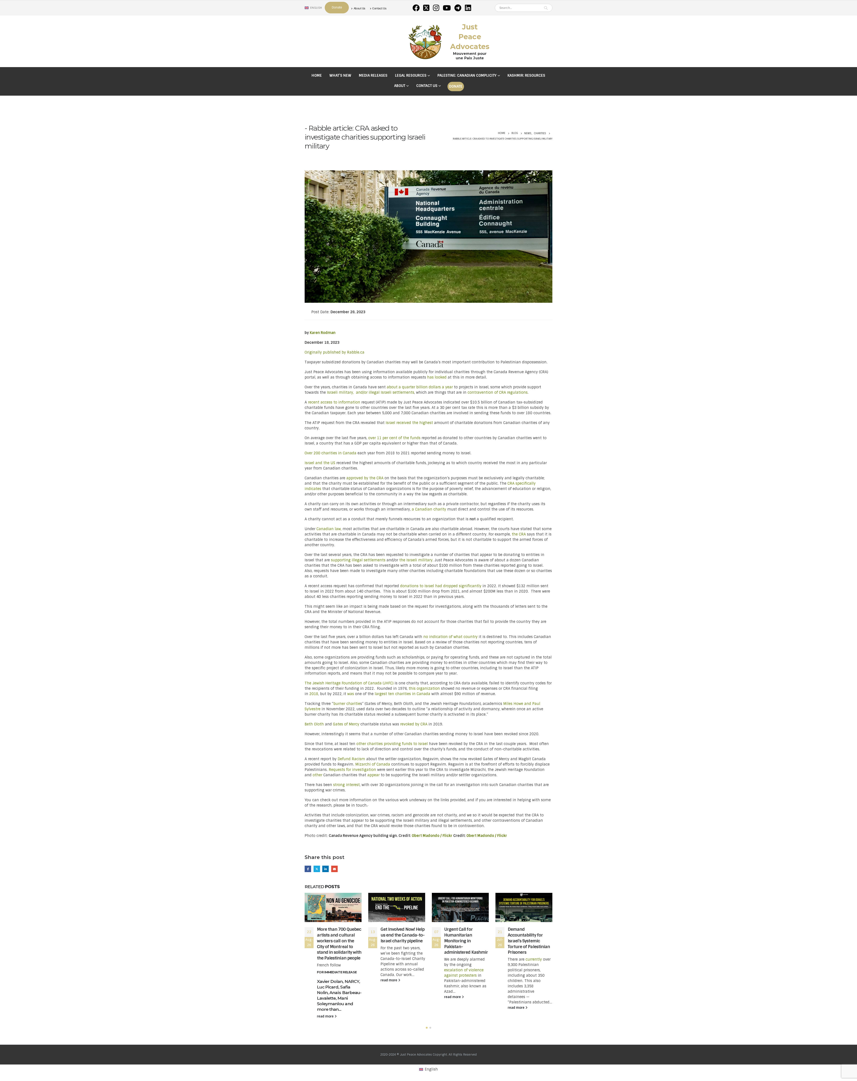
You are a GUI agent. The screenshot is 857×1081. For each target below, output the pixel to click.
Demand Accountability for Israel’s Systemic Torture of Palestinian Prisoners (529, 941)
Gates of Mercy (346, 724)
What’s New (340, 75)
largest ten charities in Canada (402, 694)
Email (334, 869)
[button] (426, 1028)
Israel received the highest (409, 422)
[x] (426, 8)
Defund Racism (351, 759)
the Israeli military (416, 560)
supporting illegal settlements (358, 560)
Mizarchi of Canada (372, 764)
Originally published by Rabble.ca (334, 352)
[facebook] (416, 8)
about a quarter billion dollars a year (420, 387)
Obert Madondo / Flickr (432, 835)
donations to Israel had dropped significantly (440, 586)
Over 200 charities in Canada (330, 453)
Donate (455, 86)
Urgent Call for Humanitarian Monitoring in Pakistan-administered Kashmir (466, 941)
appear (373, 775)
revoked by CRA (413, 724)
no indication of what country (450, 636)
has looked (437, 377)
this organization (424, 688)
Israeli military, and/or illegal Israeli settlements (370, 392)
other (317, 775)
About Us (359, 8)
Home (317, 75)
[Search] (546, 8)
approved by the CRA (364, 478)
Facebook (308, 869)
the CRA (519, 534)
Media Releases (373, 75)
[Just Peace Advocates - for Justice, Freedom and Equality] (425, 41)
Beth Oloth (314, 724)
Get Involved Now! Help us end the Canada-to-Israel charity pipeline (402, 935)
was (350, 694)
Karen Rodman (322, 332)
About (399, 85)
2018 (313, 694)
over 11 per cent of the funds (394, 438)
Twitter (317, 869)
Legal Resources (410, 75)
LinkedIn (325, 869)
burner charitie (346, 703)
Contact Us (379, 8)
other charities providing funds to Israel (392, 743)
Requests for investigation (352, 769)
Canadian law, (328, 529)
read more (326, 1016)
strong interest (346, 784)
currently (534, 959)
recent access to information (334, 402)
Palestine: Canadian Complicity (467, 75)
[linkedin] (468, 8)
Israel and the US (320, 463)
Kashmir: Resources (526, 75)
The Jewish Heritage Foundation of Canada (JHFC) (349, 683)
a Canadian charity (429, 509)
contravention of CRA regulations (498, 392)
